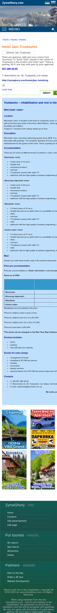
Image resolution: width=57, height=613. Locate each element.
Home (6, 39)
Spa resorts (13, 546)
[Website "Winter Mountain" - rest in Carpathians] (47, 2)
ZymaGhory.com (12, 2)
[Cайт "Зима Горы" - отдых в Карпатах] (53, 2)
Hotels (14, 39)
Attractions (12, 551)
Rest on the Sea (15, 573)
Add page (12, 525)
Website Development (18, 581)
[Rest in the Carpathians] (28, 15)
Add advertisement (17, 520)
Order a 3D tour (15, 577)
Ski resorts (12, 542)
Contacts (11, 516)
